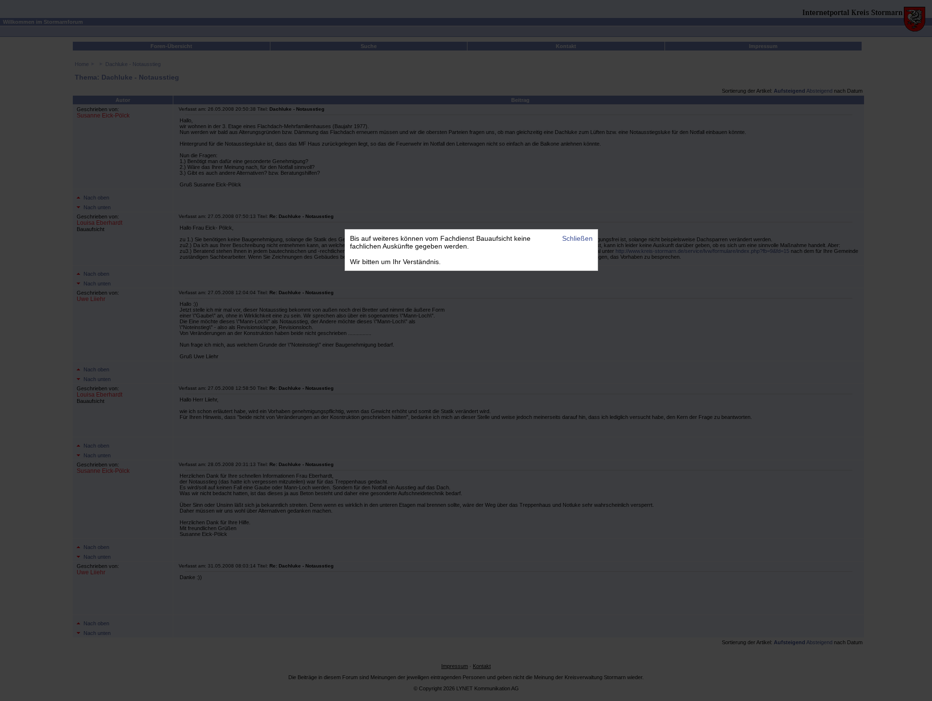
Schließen (577, 238)
